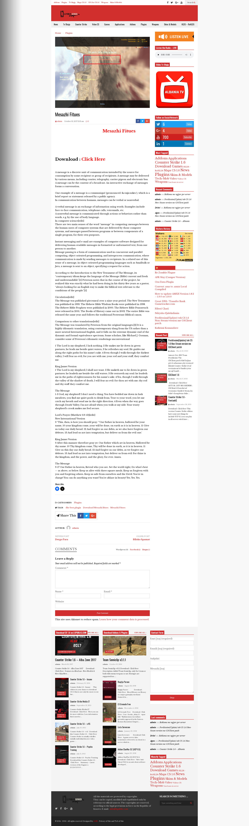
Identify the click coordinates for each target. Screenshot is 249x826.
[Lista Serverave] (109, 735)
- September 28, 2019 (183, 404)
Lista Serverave (124, 727)
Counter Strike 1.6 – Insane (81, 679)
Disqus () (146, 550)
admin (59, 121)
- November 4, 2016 (130, 708)
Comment (61, 568)
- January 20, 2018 (130, 731)
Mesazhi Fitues (117, 507)
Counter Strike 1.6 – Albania (176, 221)
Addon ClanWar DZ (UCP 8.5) (129, 749)
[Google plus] (176, 2)
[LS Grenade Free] (109, 712)
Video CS (95, 24)
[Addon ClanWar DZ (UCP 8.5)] (109, 758)
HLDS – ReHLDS (188, 24)
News (56, 24)
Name (59, 591)
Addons (57, 2)
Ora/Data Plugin (164, 282)
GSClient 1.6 (173, 374)
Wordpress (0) (122, 550)
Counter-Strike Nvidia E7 (80, 701)
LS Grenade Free (124, 704)
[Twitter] (172, 2)
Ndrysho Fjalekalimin (167, 313)
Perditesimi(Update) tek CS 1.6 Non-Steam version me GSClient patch (173, 321)
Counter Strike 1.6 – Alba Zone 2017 (75, 659)
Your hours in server (175, 182)
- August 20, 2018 (129, 753)
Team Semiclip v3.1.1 (114, 659)
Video (173, 178)
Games (107, 24)
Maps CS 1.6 (81, 2)
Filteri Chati (162, 308)
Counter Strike (81, 24)
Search (190, 3)
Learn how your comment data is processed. (124, 619)
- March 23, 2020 (181, 351)
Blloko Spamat (141, 539)
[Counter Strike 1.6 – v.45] (62, 732)
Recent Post (161, 335)
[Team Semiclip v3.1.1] (124, 645)
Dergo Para (61, 539)
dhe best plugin (73, 507)
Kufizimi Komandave (166, 328)
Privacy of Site (105, 821)
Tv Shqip (72, 2)
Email (108, 591)
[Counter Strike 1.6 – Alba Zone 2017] (77, 645)
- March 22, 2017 (67, 664)
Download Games (169, 166)
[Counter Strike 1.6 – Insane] (62, 687)
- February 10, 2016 (83, 683)
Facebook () (135, 550)
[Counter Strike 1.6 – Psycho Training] (62, 755)
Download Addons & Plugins (116, 632)
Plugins (64, 2)
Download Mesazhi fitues (95, 507)
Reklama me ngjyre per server (177, 194)
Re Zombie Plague (165, 272)
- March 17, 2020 (181, 379)
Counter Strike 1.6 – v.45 (80, 723)
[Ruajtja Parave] (109, 690)
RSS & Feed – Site (166, 267)
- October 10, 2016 (115, 664)
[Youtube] (181, 2)
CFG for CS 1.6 (93, 2)
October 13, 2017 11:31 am (74, 121)
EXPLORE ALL (187, 335)
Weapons (104, 2)
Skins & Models (116, 2)
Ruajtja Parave (123, 681)
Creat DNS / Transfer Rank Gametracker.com (170, 302)
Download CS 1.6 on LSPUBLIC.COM (71, 632)
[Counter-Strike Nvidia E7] (62, 710)
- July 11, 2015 (81, 754)
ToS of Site (119, 821)
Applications (120, 24)
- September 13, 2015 (83, 705)
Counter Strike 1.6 (170, 162)
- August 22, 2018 (129, 686)
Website (59, 601)
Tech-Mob (162, 178)
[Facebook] (167, 2)
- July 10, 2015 (81, 728)
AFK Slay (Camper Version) (170, 277)
